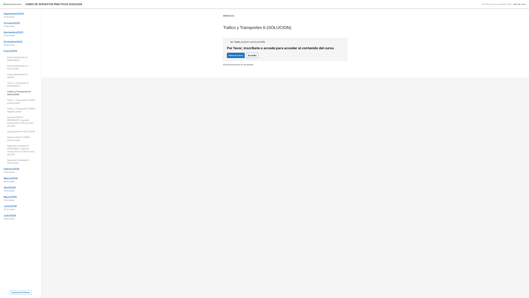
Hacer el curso (236, 55)
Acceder (252, 55)
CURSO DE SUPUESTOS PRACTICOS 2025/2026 (53, 4)
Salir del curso (519, 4)
